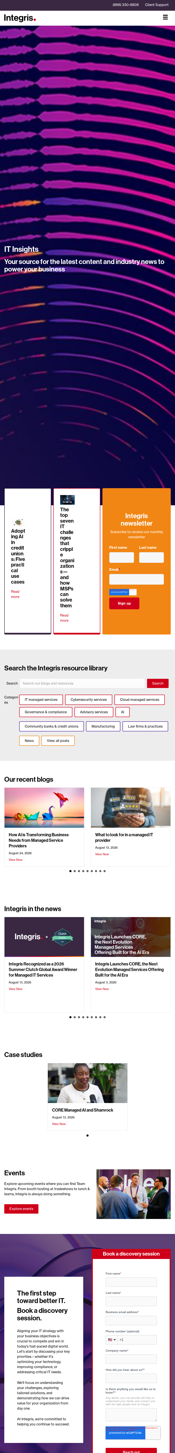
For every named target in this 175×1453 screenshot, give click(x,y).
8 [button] (100, 871)
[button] (158, 683)
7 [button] (96, 871)
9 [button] (105, 871)
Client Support (157, 5)
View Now (15, 859)
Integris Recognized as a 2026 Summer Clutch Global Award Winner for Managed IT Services (43, 969)
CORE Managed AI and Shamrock (82, 1110)
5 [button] (87, 871)
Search (12, 683)
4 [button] (83, 871)
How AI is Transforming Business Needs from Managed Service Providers (39, 840)
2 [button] (75, 871)
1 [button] (70, 871)
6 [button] (92, 871)
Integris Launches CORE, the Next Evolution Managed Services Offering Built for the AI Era (129, 969)
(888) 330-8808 (126, 5)
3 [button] (79, 871)
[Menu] (165, 17)
